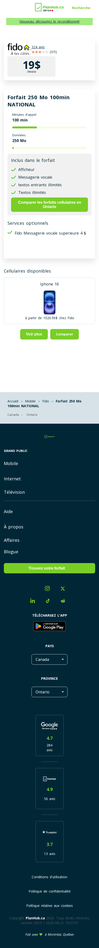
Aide (8, 511)
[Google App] (49, 626)
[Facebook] (34, 590)
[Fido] (19, 49)
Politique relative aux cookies (49, 905)
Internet (12, 479)
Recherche (81, 7)
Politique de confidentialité (50, 891)
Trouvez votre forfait (46, 568)
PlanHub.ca (35, 918)
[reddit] (65, 601)
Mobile (11, 463)
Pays (49, 646)
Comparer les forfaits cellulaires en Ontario (49, 204)
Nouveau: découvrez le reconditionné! (49, 21)
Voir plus (34, 334)
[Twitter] (64, 589)
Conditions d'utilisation (49, 877)
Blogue (11, 551)
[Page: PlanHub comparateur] (49, 6)
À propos (13, 527)
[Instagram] (49, 589)
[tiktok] (49, 601)
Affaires (11, 540)
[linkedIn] (34, 601)
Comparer (64, 334)
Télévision (14, 492)
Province (49, 678)
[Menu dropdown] (6, 8)
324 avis (38, 47)
